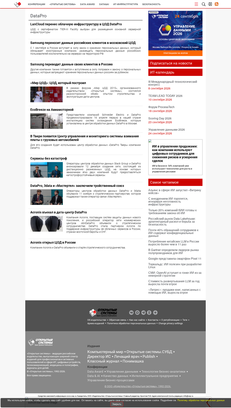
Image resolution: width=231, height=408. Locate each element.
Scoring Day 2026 (159, 118)
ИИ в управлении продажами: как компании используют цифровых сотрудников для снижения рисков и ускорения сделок (174, 154)
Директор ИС (99, 356)
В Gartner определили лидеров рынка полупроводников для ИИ (173, 251)
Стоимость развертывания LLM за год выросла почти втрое (173, 282)
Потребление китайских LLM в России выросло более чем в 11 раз (173, 242)
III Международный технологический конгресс (172, 83)
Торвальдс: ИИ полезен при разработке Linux (175, 265)
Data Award (95, 371)
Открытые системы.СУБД (149, 352)
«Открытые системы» (62, 4)
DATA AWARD (87, 4)
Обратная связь (117, 320)
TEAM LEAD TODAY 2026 (165, 96)
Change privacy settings (170, 323)
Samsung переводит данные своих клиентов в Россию (71, 64)
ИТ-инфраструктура (125, 4)
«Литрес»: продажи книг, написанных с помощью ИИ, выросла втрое (174, 291)
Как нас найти (137, 320)
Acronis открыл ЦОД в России (53, 242)
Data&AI (104, 4)
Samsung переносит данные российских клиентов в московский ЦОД (83, 43)
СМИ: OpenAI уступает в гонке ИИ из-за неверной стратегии (174, 274)
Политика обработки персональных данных (131, 323)
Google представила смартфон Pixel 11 (174, 258)
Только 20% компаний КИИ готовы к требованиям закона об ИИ (172, 211)
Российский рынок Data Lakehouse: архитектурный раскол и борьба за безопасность (171, 221)
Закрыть (116, 404)
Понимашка (133, 361)
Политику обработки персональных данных (201, 400)
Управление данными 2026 (166, 129)
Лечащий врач (126, 356)
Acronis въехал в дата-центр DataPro (58, 212)
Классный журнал (103, 361)
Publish (149, 356)
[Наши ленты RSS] (216, 4)
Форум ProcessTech (161, 107)
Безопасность (151, 4)
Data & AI (93, 376)
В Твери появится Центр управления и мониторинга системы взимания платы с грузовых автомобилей (84, 138)
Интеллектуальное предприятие (155, 376)
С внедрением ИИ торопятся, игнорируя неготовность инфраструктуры (168, 201)
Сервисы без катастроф (48, 158)
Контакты (153, 320)
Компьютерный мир (105, 352)
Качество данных (115, 376)
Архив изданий (95, 323)
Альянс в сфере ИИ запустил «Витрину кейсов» (174, 191)
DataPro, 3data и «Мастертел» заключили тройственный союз (77, 186)
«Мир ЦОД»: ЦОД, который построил (58, 83)
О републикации (170, 320)
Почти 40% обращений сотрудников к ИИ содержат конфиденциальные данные (173, 233)
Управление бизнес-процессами (110, 380)
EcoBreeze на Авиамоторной (51, 109)
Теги (184, 320)
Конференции (36, 4)
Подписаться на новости (171, 63)
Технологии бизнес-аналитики (163, 371)
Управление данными (122, 371)
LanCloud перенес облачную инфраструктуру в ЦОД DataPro (76, 24)
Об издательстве (96, 320)
